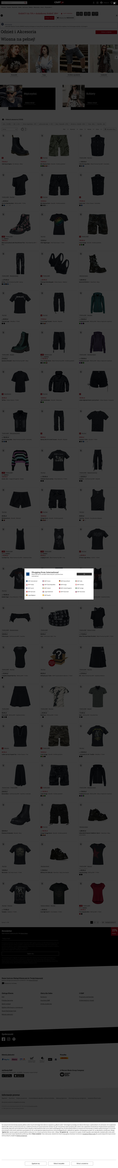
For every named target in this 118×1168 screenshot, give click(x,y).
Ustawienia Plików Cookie (89, 1134)
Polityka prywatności (21, 1135)
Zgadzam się (36, 1163)
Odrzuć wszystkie (59, 1163)
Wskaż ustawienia (82, 1163)
